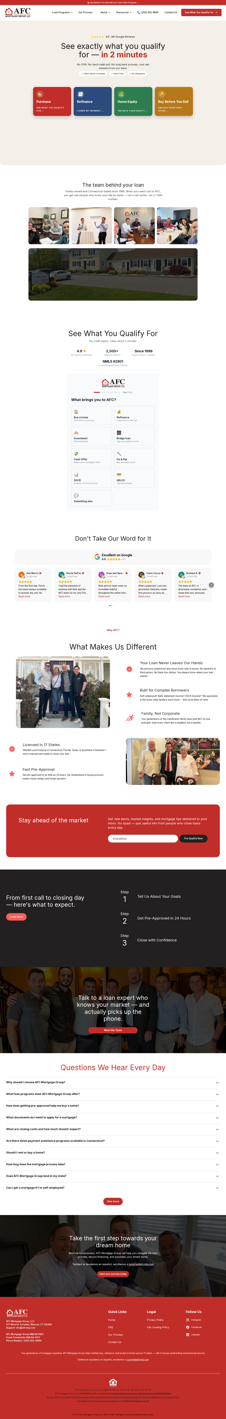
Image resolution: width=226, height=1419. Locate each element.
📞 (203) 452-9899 (147, 12)
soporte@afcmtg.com (141, 1264)
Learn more (16, 916)
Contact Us (114, 1342)
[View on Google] (21, 575)
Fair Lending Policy (158, 1327)
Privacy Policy (155, 1319)
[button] (14, 584)
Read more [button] (24, 596)
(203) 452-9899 (33, 1340)
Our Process (115, 1334)
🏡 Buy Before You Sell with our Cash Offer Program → (113, 3)
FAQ (110, 1327)
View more (113, 1201)
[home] (17, 12)
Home (111, 1319)
